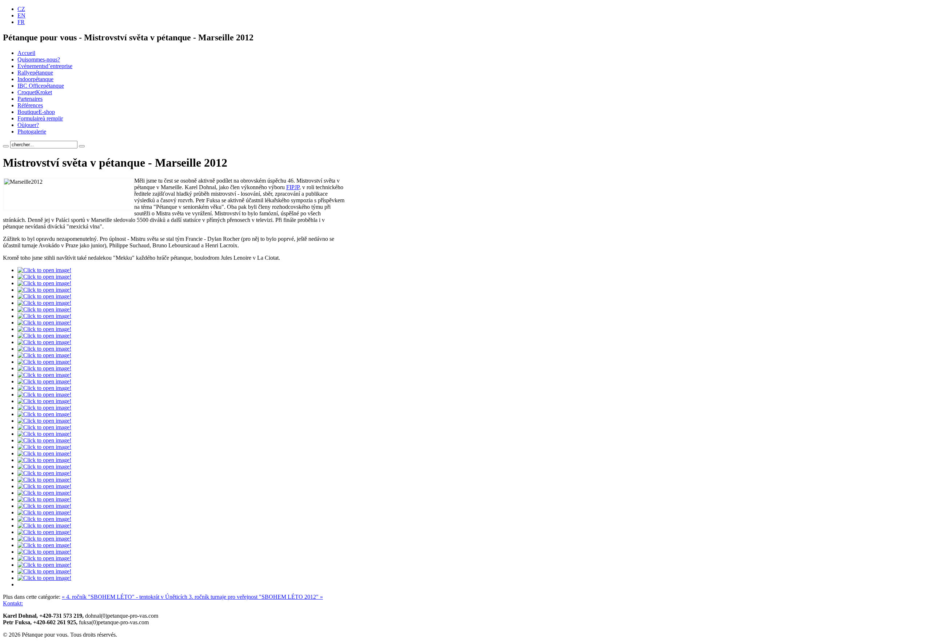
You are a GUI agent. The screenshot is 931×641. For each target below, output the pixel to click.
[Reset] (82, 146)
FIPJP (292, 187)
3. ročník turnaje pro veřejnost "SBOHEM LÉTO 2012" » (256, 597)
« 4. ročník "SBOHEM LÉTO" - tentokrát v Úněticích (125, 597)
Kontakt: (13, 603)
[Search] (6, 146)
